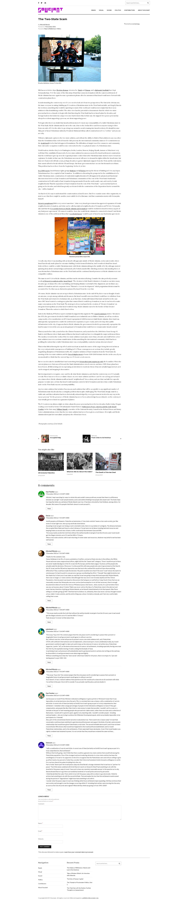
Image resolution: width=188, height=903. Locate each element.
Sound (109, 10)
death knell (45, 143)
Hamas (87, 90)
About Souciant (144, 10)
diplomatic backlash (102, 90)
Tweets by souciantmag (132, 24)
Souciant (50, 10)
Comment (41, 804)
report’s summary (100, 314)
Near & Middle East (50, 29)
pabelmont (49, 629)
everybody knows (76, 214)
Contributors (129, 10)
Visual (101, 10)
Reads (93, 10)
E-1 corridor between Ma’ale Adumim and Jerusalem (68, 209)
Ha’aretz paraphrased (45, 203)
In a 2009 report (44, 171)
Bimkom (73, 171)
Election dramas (62, 90)
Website (40, 839)
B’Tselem (82, 171)
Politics (118, 10)
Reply (49, 508)
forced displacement (75, 354)
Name (40, 823)
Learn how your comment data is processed (78, 852)
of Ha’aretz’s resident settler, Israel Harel (57, 281)
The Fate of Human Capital (75, 879)
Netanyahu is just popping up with (91, 362)
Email (40, 831)
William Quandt (62, 409)
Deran (48, 515)
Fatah (80, 90)
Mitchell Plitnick (45, 24)
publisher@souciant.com (90, 898)
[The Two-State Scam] (80, 236)
